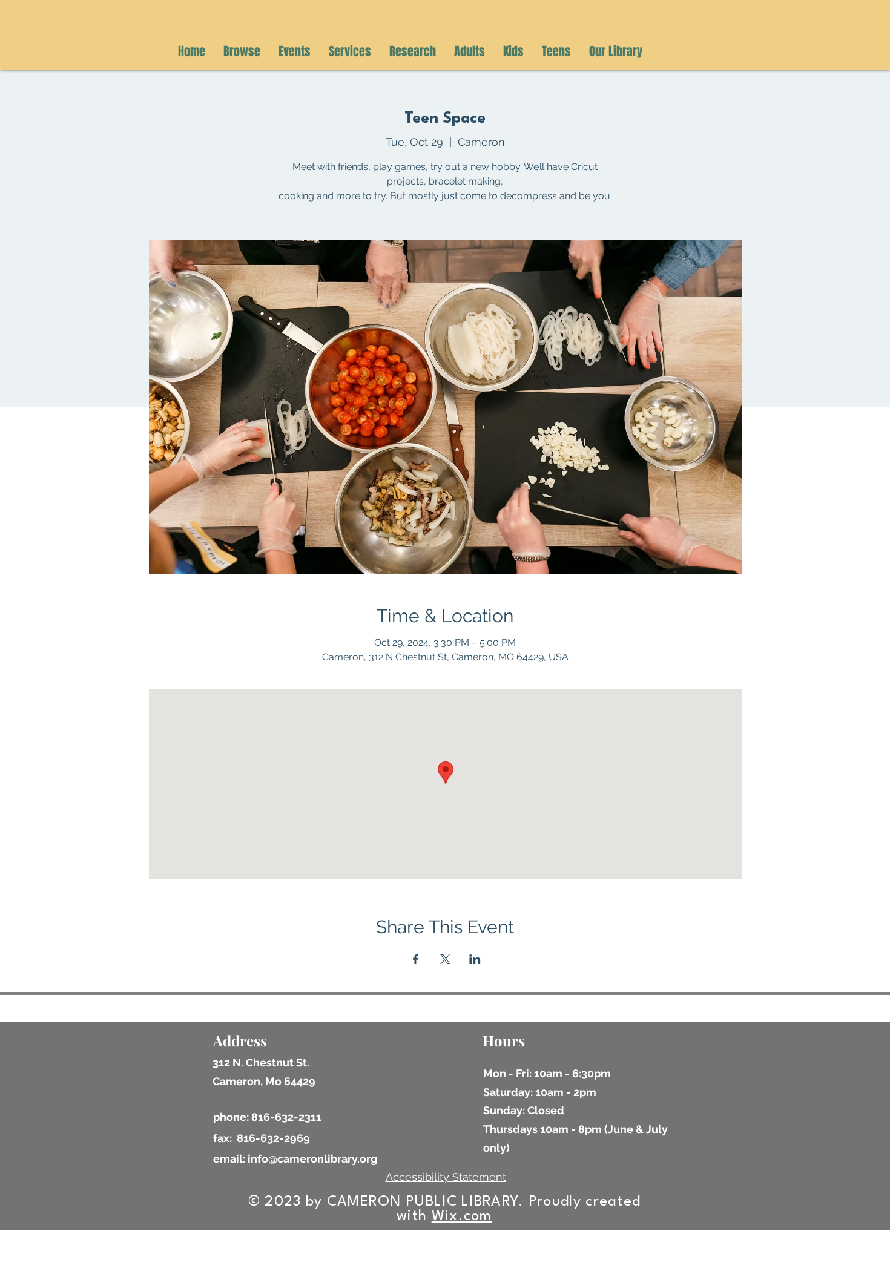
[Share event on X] (445, 959)
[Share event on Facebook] (415, 959)
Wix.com (462, 1216)
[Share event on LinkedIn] (475, 959)
